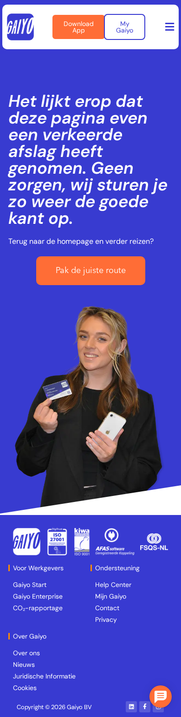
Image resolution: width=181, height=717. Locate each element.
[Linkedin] (131, 706)
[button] (170, 27)
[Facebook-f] (144, 706)
